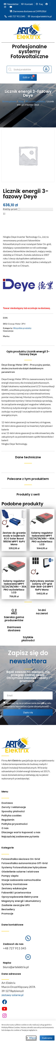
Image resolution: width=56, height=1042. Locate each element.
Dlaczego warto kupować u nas (20, 832)
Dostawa (7, 803)
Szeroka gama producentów (14, 618)
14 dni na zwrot (42, 611)
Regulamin (7, 819)
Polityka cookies (11, 815)
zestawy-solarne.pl (12, 995)
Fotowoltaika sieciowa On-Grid (20, 859)
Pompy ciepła (9, 876)
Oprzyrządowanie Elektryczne (19, 897)
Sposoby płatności (13, 811)
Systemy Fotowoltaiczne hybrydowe (24, 867)
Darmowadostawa (14, 628)
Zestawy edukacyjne (14, 888)
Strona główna (9, 101)
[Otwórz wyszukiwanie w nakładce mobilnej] (24, 69)
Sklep (21, 101)
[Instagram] (4, 1015)
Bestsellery (8, 909)
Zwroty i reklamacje (13, 807)
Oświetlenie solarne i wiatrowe (20, 871)
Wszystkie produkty (35, 101)
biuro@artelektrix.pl (16, 967)
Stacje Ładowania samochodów (21, 880)
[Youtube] (4, 1008)
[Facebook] (4, 1001)
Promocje (7, 913)
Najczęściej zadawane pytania (20, 836)
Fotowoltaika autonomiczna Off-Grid (24, 863)
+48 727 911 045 (14, 948)
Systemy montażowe (14, 884)
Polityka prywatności (14, 824)
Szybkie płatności (28, 638)
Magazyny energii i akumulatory (21, 901)
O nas (5, 828)
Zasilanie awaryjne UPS (15, 905)
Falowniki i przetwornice (16, 892)
